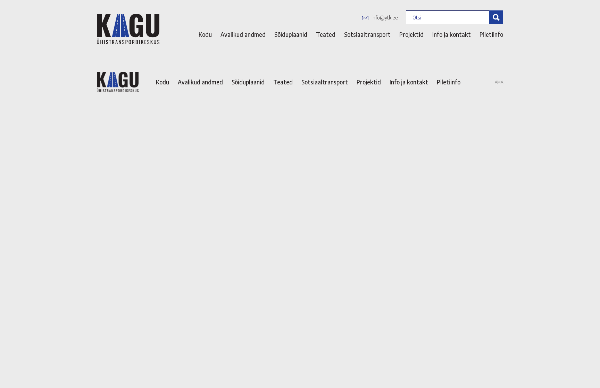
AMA (499, 82)
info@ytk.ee (385, 17)
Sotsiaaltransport (367, 34)
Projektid (411, 34)
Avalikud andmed (243, 34)
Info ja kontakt (451, 34)
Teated (325, 34)
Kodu (205, 34)
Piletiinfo (491, 34)
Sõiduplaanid (290, 34)
